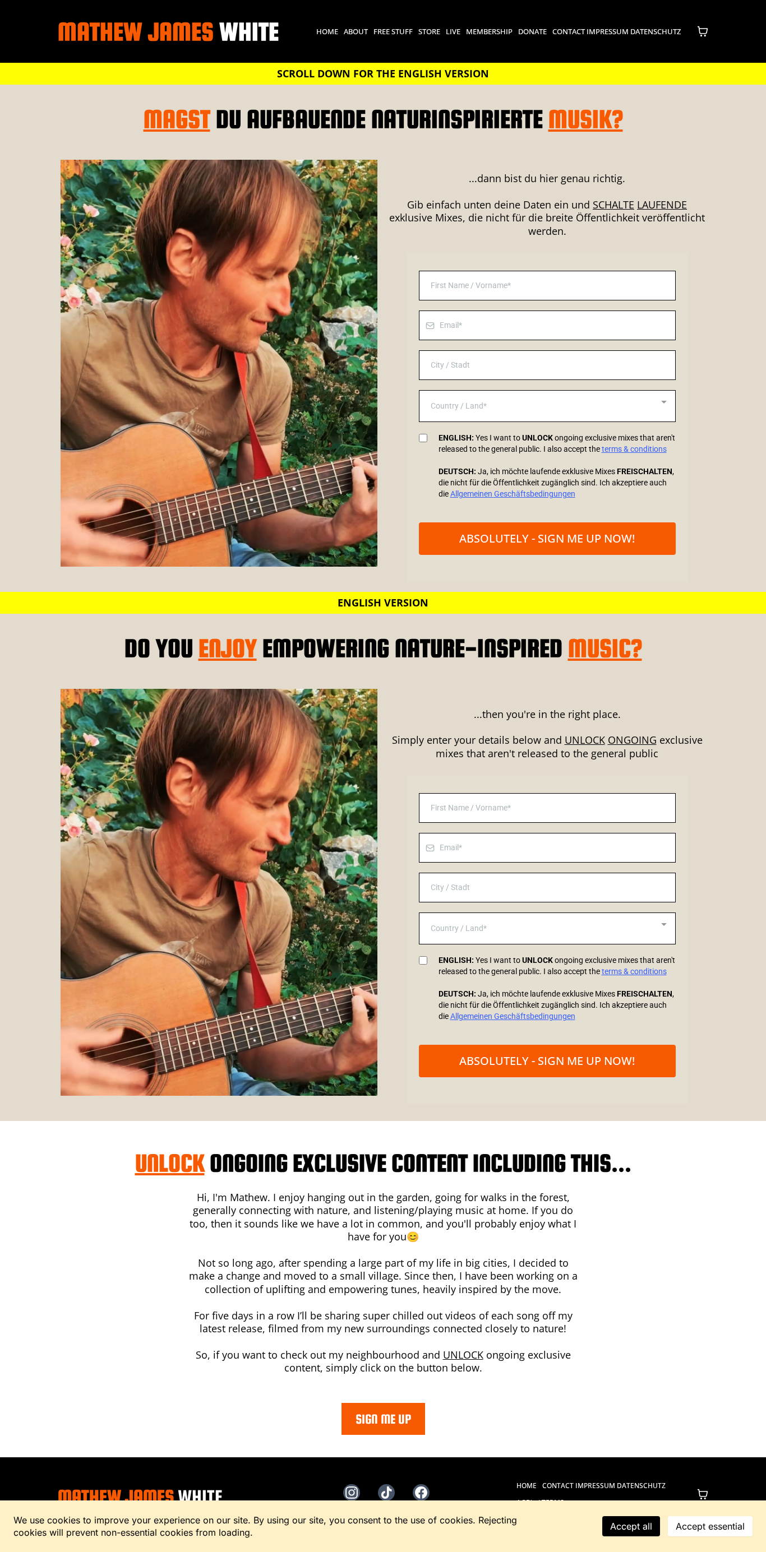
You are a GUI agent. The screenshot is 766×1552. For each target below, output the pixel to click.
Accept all (631, 1526)
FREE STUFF (393, 31)
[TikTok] (386, 1492)
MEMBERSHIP (489, 31)
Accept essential (710, 1526)
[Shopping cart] (702, 31)
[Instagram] (351, 1492)
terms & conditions (634, 448)
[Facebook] (421, 1492)
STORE (429, 31)
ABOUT (356, 31)
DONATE (532, 31)
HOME (327, 31)
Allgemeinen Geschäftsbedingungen (512, 493)
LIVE (453, 31)
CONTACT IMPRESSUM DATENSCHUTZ (616, 31)
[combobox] (547, 406)
